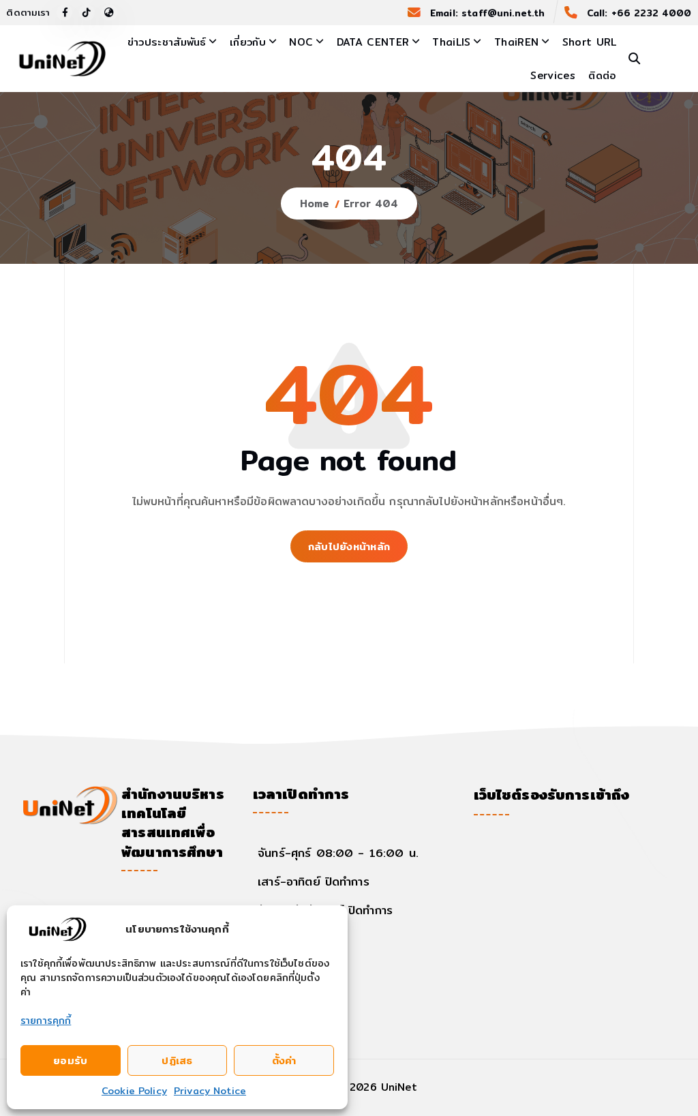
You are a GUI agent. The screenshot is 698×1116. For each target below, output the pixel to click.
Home (315, 203)
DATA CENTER (373, 42)
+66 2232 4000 (651, 12)
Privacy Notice (210, 1090)
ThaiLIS (451, 42)
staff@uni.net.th (503, 12)
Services (552, 75)
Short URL (589, 42)
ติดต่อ (602, 75)
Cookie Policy (134, 1090)
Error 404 (371, 203)
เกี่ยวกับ (248, 42)
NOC (301, 42)
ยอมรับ (70, 1060)
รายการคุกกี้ (45, 1020)
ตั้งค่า (284, 1060)
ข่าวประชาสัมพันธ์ (167, 42)
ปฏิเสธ (177, 1060)
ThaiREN (516, 42)
